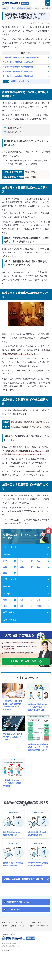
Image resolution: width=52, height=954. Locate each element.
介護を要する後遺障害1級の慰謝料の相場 (19, 67)
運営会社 (24, 922)
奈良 (38, 600)
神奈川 (23, 561)
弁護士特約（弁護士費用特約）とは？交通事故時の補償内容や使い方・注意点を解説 (12, 705)
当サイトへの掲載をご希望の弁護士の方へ (35, 926)
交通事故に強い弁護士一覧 (16, 81)
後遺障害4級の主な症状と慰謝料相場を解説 (38, 864)
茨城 (38, 567)
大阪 (5, 600)
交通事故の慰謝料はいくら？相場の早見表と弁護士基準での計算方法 (38, 707)
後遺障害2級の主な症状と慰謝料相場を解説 (38, 833)
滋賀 (22, 606)
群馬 (5, 573)
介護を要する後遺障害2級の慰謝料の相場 (19, 76)
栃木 (22, 567)
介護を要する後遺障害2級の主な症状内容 (19, 71)
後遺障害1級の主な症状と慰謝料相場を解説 (13, 833)
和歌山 (39, 606)
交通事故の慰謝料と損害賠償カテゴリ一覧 (23, 879)
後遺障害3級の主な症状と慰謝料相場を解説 (13, 864)
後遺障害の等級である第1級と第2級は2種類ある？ (22, 57)
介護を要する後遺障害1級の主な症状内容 (19, 62)
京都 (22, 600)
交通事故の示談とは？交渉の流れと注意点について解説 (12, 736)
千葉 (5, 567)
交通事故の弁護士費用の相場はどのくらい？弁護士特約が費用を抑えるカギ (38, 748)
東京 (5, 561)
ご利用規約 (5, 926)
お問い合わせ (15, 926)
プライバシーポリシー (36, 922)
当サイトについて (13, 922)
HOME (4, 922)
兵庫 (5, 606)
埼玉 (38, 561)
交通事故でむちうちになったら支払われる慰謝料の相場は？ (12, 783)
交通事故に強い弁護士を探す (24, 661)
